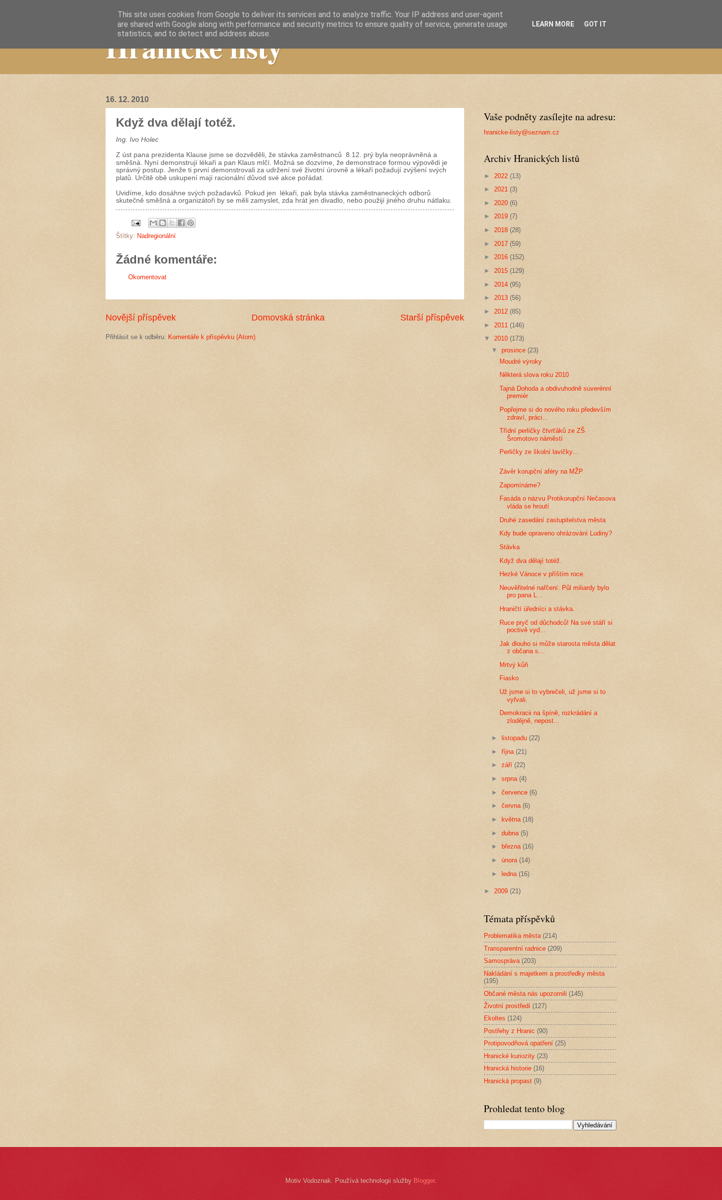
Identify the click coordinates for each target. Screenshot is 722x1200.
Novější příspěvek (141, 317)
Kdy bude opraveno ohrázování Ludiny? (556, 533)
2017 (502, 243)
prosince (514, 350)
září (507, 765)
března (512, 846)
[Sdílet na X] (172, 223)
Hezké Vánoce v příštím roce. (542, 574)
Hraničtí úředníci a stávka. (537, 609)
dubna (511, 833)
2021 (502, 189)
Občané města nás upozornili (525, 993)
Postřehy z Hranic (509, 1031)
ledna (510, 874)
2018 (502, 230)
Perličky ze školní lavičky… (539, 451)
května (512, 819)
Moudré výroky (521, 361)
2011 (502, 325)
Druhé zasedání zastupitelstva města (553, 520)
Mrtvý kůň (514, 664)
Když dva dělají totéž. (531, 560)
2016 (502, 257)
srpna (510, 778)
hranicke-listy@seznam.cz (521, 132)
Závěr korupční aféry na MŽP (541, 471)
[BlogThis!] (162, 223)
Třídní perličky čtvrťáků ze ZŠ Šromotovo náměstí (542, 434)
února (510, 860)
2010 (502, 338)
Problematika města (512, 935)
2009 (502, 891)
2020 (502, 203)
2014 (502, 284)
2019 (502, 216)
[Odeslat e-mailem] (153, 223)
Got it (595, 24)
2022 (502, 176)
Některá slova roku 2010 (534, 374)
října (508, 751)
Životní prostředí (507, 1006)
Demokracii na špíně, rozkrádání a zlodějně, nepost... (548, 716)
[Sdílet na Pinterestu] (190, 223)
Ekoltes (494, 1018)
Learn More (553, 24)
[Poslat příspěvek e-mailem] (135, 222)
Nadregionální (156, 236)
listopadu (515, 738)
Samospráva (502, 960)
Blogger (424, 1180)
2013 (502, 297)
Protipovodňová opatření (518, 1043)
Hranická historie (507, 1068)
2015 (502, 270)
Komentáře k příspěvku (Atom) (211, 337)
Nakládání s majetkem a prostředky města (544, 973)
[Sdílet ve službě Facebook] (181, 223)
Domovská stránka (288, 317)
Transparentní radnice (515, 948)
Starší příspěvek (432, 317)
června (512, 805)
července (515, 792)
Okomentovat (147, 277)
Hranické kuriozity (509, 1056)
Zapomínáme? (520, 485)
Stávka (510, 547)
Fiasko (509, 678)
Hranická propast (508, 1081)
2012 (502, 311)
